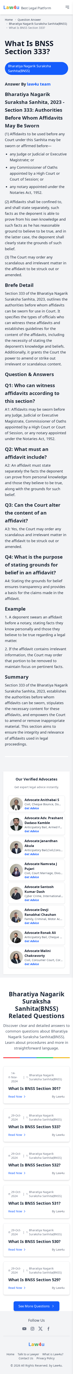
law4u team (39, 84)
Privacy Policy (45, 1358)
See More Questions (34, 1306)
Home (9, 20)
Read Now (15, 1096)
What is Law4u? (52, 1354)
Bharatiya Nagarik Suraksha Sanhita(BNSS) (38, 24)
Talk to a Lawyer (28, 1354)
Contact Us (26, 1358)
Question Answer (29, 20)
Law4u (57, 1365)
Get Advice (32, 808)
